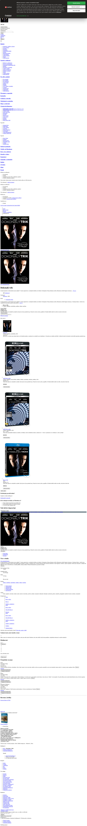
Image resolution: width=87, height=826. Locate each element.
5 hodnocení (7, 293)
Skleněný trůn (6, 144)
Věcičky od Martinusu (6, 149)
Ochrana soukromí (7, 821)
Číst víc (74, 290)
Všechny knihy (6, 111)
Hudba (2, 162)
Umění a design (6, 73)
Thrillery (7, 625)
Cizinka (4, 142)
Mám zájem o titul (6, 120)
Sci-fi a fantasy (6, 47)
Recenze (4, 555)
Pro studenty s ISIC (7, 786)
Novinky (5, 114)
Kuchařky (3, 96)
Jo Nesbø (5, 128)
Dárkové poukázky (6, 146)
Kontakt (4, 773)
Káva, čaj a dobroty (6, 151)
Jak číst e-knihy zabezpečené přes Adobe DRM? (10, 205)
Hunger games (6, 140)
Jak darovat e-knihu (7, 780)
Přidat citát (3, 711)
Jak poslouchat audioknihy (8, 779)
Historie (4, 66)
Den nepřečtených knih (7, 805)
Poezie (4, 56)
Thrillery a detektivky (7, 212)
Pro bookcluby (6, 807)
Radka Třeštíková (6, 129)
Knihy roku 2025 (6, 112)
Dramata (7, 612)
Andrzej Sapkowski (7, 133)
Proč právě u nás (6, 777)
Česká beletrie (6, 54)
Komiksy (5, 48)
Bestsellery (5, 113)
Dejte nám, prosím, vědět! (21, 630)
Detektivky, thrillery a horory (9, 46)
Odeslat (2, 814)
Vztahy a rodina (6, 68)
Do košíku (3, 551)
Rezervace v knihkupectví (8, 784)
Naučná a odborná (5, 60)
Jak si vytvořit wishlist (7, 781)
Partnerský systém (6, 797)
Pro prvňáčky (5, 80)
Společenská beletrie (7, 51)
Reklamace (5, 788)
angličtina (8, 582)
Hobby (4, 72)
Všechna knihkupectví (7, 749)
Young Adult (5, 82)
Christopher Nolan (9, 299)
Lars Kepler (5, 131)
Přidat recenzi (3, 657)
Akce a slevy (5, 116)
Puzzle (2, 170)
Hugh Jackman (9, 585)
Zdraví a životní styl (7, 69)
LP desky (3, 164)
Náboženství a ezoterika (7, 101)
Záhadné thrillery (9, 628)
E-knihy (2, 34)
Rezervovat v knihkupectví (6, 314)
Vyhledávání (3, 30)
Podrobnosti (5, 554)
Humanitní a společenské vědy (9, 65)
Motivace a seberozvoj (7, 62)
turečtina (24, 582)
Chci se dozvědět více (21, 15)
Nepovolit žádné (76, 10)
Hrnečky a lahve (5, 154)
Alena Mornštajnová (7, 132)
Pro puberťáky (6, 81)
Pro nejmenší (5, 79)
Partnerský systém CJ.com (8, 798)
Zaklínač (5, 139)
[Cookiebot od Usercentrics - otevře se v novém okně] (8, 16)
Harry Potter (5, 138)
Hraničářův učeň (6, 141)
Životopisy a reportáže (7, 67)
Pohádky (5, 85)
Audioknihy (3, 35)
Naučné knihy (6, 88)
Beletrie (2, 44)
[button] (43, 310)
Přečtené (2, 36)
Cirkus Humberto (4, 724)
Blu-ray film (5, 480)
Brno (4, 748)
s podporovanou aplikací (16, 197)
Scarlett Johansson (9, 589)
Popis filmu (5, 553)
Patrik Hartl (5, 126)
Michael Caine (8, 588)
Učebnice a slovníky (6, 98)
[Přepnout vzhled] (1, 41)
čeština (4, 582)
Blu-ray (4, 211)
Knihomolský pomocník (5, 498)
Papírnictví (3, 157)
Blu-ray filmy (5, 209)
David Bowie (8, 590)
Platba (4, 776)
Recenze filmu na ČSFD (5, 700)
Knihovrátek (5, 796)
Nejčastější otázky (6, 783)
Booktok (5, 119)
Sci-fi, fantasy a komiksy (8, 86)
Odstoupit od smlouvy (7, 789)
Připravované (5, 115)
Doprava (5, 775)
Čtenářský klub (6, 803)
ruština (20, 582)
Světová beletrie (6, 55)
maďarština (13, 582)
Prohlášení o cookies (7, 799)
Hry (1, 37)
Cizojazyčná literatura (6, 106)
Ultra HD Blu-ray (9, 609)
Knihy (2, 33)
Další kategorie (6, 57)
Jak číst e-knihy (6, 778)
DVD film (5, 332)
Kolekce (4, 118)
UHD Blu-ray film (7, 378)
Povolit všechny (76, 3)
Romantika (5, 49)
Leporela (5, 87)
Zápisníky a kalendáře (6, 159)
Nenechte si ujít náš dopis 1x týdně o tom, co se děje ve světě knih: (14, 812)
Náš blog (5, 795)
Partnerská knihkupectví (8, 750)
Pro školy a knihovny (7, 785)
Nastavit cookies (6, 820)
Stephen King (6, 125)
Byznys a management (7, 64)
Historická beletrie (6, 53)
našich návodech (11, 182)
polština (17, 582)
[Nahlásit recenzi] (1, 683)
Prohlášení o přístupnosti (8, 800)
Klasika (4, 52)
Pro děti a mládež (5, 77)
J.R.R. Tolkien (6, 127)
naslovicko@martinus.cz (10, 755)
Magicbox (5, 296)
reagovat (2, 668)
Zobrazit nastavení (76, 6)
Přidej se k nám (6, 801)
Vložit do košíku (4, 313)
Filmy (2, 167)
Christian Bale (8, 587)
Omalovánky (5, 89)
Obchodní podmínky (7, 822)
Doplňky (2, 39)
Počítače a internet (6, 70)
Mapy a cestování (5, 103)
